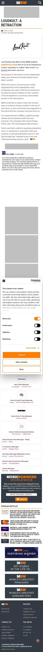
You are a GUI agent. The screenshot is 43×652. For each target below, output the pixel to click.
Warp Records (14, 470)
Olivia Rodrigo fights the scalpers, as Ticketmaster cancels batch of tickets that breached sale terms (24, 534)
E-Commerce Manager (10, 447)
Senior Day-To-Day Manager (21, 416)
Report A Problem (8, 638)
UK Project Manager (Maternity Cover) (16, 454)
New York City (16, 434)
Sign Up (23, 499)
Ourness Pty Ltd (21, 418)
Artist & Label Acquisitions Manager (15, 461)
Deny (21, 369)
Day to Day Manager (21, 384)
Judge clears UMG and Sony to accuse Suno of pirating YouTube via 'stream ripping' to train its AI (24, 522)
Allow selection (21, 362)
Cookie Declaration (30, 617)
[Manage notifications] (38, 640)
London (11, 402)
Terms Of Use (27, 609)
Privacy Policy (28, 614)
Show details (31, 348)
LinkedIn (28, 630)
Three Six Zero (26, 386)
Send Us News (6, 632)
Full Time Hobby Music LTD (24, 402)
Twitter (28, 632)
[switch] (37, 325)
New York (5, 470)
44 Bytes (12, 649)
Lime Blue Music (14, 463)
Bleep (11, 441)
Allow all (21, 355)
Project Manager (8, 468)
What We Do (5, 611)
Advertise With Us (8, 630)
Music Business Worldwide (13, 33)
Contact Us (6, 627)
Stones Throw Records (16, 456)
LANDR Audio (27, 434)
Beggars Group (14, 449)
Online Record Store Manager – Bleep (16, 439)
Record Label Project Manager (21, 400)
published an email (9, 65)
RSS (26, 635)
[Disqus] (21, 177)
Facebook (28, 627)
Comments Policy (29, 612)
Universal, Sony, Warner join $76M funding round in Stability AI (23, 528)
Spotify (4, 70)
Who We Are (5, 609)
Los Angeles (16, 386)
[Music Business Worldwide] (21, 2)
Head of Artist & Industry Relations (21, 432)
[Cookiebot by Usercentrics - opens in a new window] (30, 280)
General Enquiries (8, 635)
